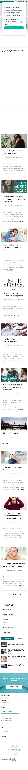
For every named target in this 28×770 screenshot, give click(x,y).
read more (14, 173)
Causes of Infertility (5, 700)
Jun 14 (15, 253)
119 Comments (20, 205)
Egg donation (5, 619)
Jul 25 (15, 522)
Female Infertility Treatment (7, 718)
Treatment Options (6, 711)
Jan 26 (15, 393)
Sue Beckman (9, 522)
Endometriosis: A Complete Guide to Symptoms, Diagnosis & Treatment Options (16, 650)
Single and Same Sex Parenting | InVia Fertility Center (12, 247)
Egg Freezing (4, 715)
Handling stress (7, 629)
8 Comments (20, 345)
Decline (14, 31)
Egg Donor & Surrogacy (7, 727)
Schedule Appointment (7, 2)
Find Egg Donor (4, 731)
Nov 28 (15, 473)
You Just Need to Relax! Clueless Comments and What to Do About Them (12, 515)
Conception (5, 622)
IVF (3, 617)
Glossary (3, 707)
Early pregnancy (6, 632)
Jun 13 (15, 570)
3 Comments (19, 157)
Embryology (5, 624)
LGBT (2, 738)
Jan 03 (14, 157)
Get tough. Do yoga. (10, 433)
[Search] (27, 17)
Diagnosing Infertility (5, 702)
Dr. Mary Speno (9, 345)
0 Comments (21, 299)
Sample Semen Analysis (6, 722)
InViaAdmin (9, 157)
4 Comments (20, 473)
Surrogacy (3, 733)
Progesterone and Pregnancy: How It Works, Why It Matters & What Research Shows (16, 658)
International (3, 736)
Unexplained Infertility (5, 705)
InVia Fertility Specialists (8, 614)
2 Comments (20, 253)
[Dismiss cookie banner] (23, 5)
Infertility (5, 611)
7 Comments (20, 393)
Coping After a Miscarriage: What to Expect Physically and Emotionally (16, 643)
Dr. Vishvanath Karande (9, 299)
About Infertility (5, 695)
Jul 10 (15, 205)
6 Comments (20, 570)
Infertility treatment (7, 609)
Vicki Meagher (9, 253)
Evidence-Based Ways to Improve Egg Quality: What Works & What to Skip (16, 665)
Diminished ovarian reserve (9, 627)
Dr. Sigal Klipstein (9, 205)
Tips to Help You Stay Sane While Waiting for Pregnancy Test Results (14, 199)
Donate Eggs (3, 740)
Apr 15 (11, 660)
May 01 (14, 345)
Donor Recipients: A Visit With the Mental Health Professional (12, 387)
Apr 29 (11, 645)
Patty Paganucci (9, 473)
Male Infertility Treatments (6, 720)
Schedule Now (14, 686)
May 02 (16, 299)
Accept (14, 27)
